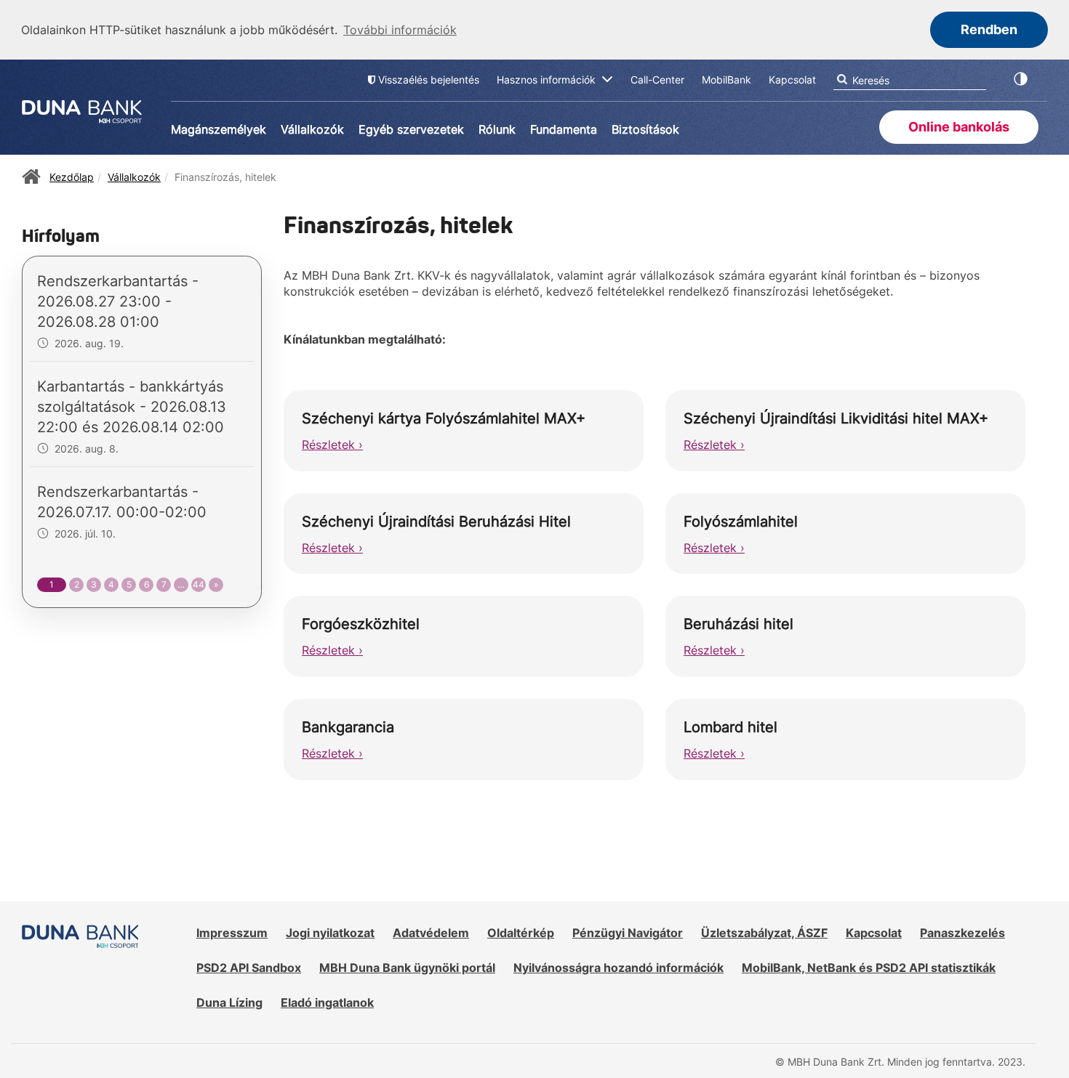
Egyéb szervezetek (411, 129)
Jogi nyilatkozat (330, 932)
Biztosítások (645, 129)
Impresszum (232, 932)
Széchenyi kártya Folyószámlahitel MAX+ (443, 418)
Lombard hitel (730, 727)
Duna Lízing (229, 1002)
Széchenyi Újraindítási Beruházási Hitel (436, 521)
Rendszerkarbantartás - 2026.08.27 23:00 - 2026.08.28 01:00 (118, 301)
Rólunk (497, 129)
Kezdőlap (71, 177)
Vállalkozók (312, 129)
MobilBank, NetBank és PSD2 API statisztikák (869, 967)
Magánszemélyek (218, 129)
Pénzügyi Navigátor (627, 932)
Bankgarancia (348, 727)
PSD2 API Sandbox (248, 967)
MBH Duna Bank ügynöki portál (407, 967)
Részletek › (332, 444)
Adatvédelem (431, 932)
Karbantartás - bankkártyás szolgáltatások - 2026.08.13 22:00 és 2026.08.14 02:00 (131, 407)
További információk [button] (400, 30)
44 (198, 584)
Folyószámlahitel (741, 521)
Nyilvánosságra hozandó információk (618, 967)
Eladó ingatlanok (327, 1002)
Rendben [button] (989, 29)
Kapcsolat (874, 932)
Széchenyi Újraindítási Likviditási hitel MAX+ (836, 418)
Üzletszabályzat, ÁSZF (764, 932)
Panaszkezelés (962, 932)
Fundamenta (563, 129)
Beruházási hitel (738, 624)
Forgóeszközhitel (361, 624)
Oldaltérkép (520, 932)
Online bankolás (958, 126)
